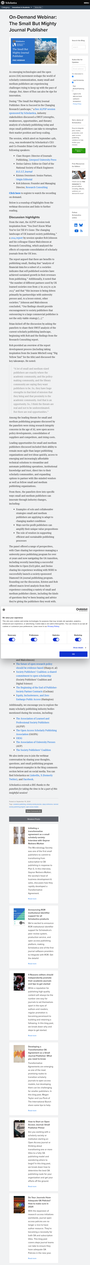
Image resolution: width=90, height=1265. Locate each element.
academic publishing (19, 804)
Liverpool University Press (42, 159)
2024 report (17, 237)
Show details (78, 648)
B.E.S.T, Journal (24, 171)
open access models (32, 807)
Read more (32, 898)
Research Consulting (37, 187)
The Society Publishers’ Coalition (33, 750)
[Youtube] (77, 230)
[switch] (34, 639)
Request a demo (78, 150)
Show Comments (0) (34, 811)
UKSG (19, 738)
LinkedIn (34, 775)
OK (73, 654)
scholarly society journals (34, 804)
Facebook (28, 779)
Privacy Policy (53, 626)
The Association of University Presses (35, 742)
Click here (15, 193)
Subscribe (38, 7)
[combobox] (79, 47)
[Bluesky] (81, 225)
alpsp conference (47, 804)
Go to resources (78, 199)
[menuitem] (21, 7)
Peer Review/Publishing (78, 87)
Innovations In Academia (21, 7)
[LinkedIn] (76, 225)
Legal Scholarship (78, 80)
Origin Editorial (24, 179)
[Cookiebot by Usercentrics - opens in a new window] (77, 609)
